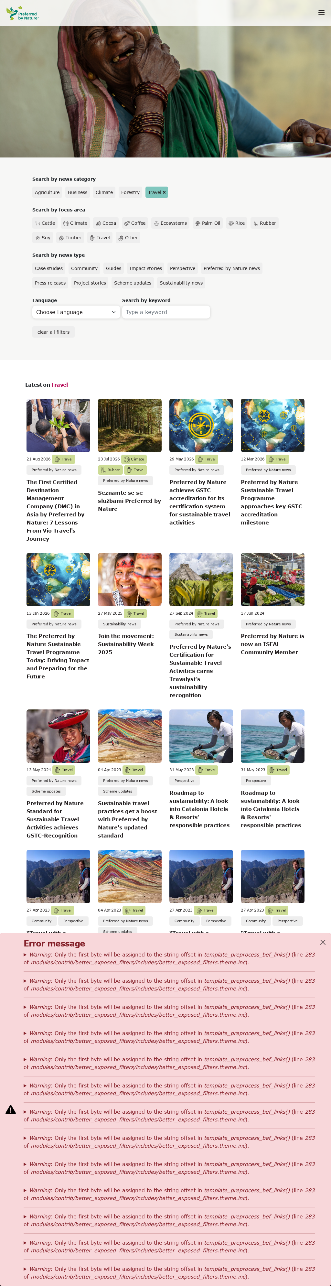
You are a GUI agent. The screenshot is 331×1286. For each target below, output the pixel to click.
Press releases (50, 283)
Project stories (90, 283)
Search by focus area (58, 209)
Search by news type (58, 255)
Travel (154, 192)
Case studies (49, 268)
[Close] (323, 942)
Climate (104, 192)
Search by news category (64, 179)
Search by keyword (146, 300)
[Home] (25, 12)
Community (84, 268)
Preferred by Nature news (232, 268)
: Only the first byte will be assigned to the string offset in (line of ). (169, 958)
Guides (113, 268)
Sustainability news (181, 283)
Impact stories (146, 268)
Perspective (182, 268)
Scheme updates (132, 283)
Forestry (130, 192)
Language (44, 300)
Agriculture (47, 192)
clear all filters (53, 332)
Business (77, 192)
